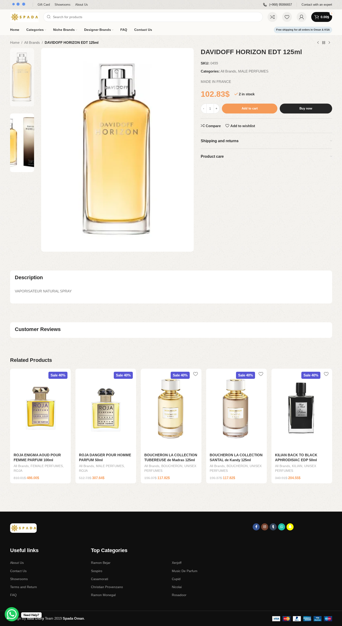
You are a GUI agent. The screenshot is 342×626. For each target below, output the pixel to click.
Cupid (176, 579)
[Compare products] (272, 17)
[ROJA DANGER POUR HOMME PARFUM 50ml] (105, 409)
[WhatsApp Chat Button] (12, 614)
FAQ (13, 595)
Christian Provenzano (107, 587)
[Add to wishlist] (65, 374)
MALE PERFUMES (253, 71)
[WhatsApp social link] (281, 526)
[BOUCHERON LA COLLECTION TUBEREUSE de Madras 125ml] (171, 409)
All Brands (32, 42)
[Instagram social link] (264, 526)
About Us (17, 563)
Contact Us (18, 571)
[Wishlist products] (287, 17)
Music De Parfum (184, 571)
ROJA (18, 471)
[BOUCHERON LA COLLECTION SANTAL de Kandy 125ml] (236, 409)
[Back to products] (323, 43)
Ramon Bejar (100, 563)
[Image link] (23, 528)
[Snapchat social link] (290, 526)
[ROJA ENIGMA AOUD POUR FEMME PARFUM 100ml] (40, 409)
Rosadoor (179, 595)
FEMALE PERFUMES (47, 466)
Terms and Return (23, 587)
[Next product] (329, 43)
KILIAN (297, 466)
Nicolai (177, 587)
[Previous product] (318, 43)
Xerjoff (176, 563)
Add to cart (250, 108)
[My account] (301, 17)
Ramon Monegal (103, 595)
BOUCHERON (171, 466)
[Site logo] (24, 17)
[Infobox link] (277, 5)
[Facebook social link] (256, 526)
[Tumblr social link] (273, 526)
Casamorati (99, 579)
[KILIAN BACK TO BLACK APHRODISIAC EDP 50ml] (301, 409)
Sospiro (96, 571)
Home (15, 42)
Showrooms (19, 579)
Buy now (305, 108)
